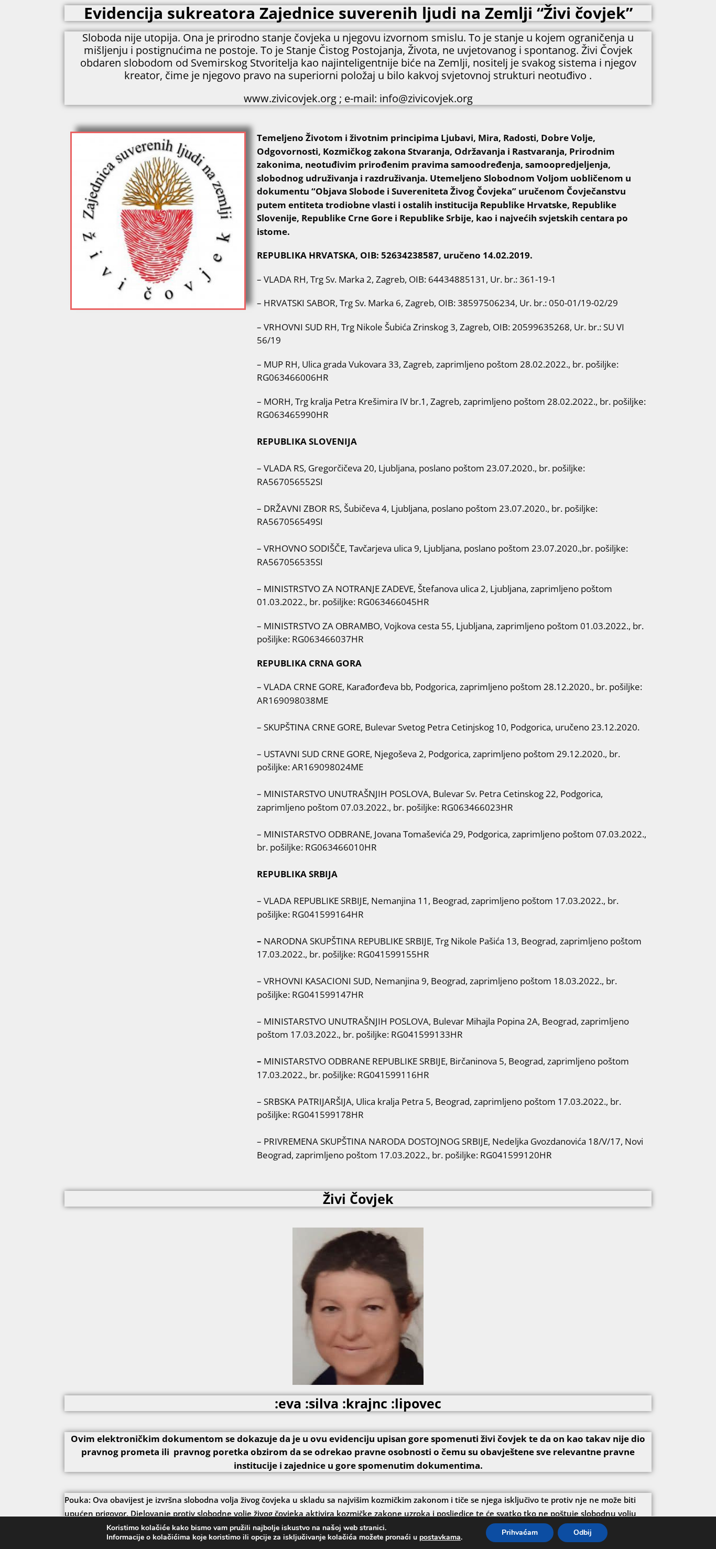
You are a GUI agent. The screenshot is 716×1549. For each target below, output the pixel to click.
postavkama (440, 1537)
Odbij (582, 1532)
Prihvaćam (520, 1532)
